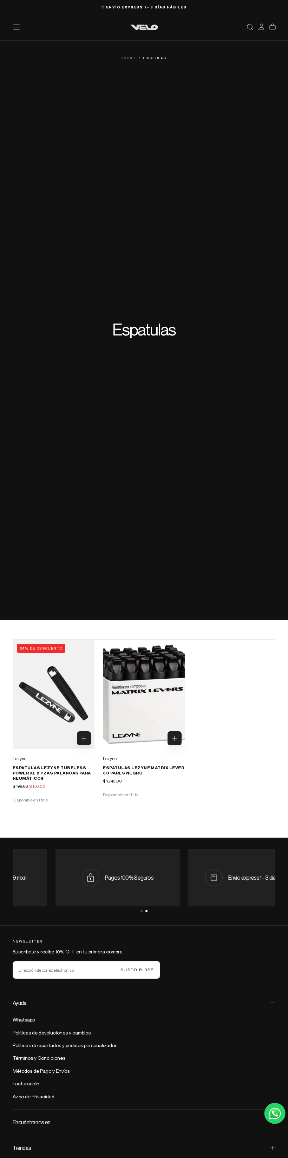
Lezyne (19, 758)
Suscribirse (137, 969)
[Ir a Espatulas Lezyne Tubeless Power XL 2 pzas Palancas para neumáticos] (53, 694)
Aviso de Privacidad (33, 1096)
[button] (250, 27)
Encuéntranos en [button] (31, 1122)
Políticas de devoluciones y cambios (52, 1033)
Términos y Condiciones (39, 1058)
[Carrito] (272, 27)
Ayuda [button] (20, 1002)
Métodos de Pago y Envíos (41, 1071)
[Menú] (16, 27)
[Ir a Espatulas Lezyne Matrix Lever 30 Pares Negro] (144, 694)
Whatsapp (24, 1020)
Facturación (26, 1083)
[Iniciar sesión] (261, 27)
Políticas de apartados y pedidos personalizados (65, 1045)
